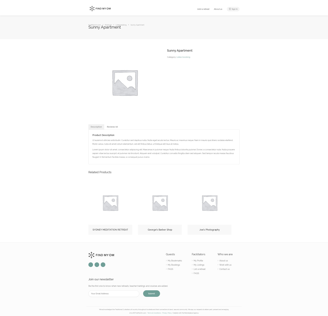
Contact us (224, 269)
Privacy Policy (167, 313)
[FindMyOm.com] (100, 8)
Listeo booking (183, 57)
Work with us (225, 265)
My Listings (199, 265)
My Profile (198, 260)
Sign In (234, 9)
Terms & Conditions (154, 313)
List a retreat (200, 269)
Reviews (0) (112, 127)
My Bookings (174, 265)
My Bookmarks (175, 260)
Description (96, 127)
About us (218, 9)
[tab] (96, 127)
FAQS (170, 269)
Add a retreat (203, 9)
